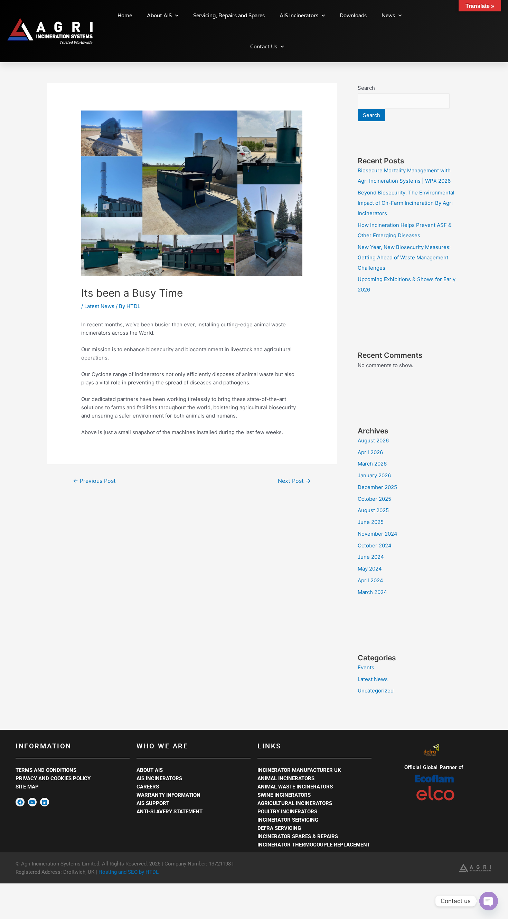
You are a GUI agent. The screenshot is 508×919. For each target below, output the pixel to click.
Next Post (294, 481)
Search (366, 88)
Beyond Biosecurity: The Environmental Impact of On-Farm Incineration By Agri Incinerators (406, 203)
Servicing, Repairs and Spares (229, 15)
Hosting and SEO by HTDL (128, 872)
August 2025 (373, 510)
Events (366, 667)
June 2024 (371, 557)
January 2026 (374, 475)
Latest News (99, 306)
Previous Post (94, 481)
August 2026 (373, 440)
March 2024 (372, 592)
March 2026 (372, 463)
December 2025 (377, 487)
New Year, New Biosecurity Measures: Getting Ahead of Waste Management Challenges (404, 257)
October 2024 (375, 545)
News (388, 15)
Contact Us (263, 47)
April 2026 (370, 452)
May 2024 (370, 568)
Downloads (353, 15)
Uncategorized (376, 690)
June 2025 (371, 522)
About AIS (159, 15)
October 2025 (374, 499)
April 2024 (370, 580)
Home (124, 15)
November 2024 (377, 533)
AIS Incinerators (299, 15)
